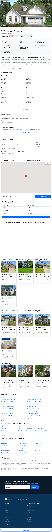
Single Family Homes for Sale (24, 426)
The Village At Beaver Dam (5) (41, 452)
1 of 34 (49, 25)
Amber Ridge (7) (21, 448)
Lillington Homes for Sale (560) (7, 408)
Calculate (26, 217)
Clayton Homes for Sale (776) (7, 401)
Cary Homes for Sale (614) (32, 406)
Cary (5, 507)
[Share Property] (47, 2)
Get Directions (43, 196)
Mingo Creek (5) (4, 455)
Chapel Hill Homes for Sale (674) (7, 406)
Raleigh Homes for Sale (9, 526)
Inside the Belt (29, 514)
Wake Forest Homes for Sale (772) (34, 401)
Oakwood (29, 519)
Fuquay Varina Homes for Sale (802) (34, 399)
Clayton (6, 510)
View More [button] (3, 65)
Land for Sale (3, 428)
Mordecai (29, 515)
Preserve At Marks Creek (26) (24, 441)
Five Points (29, 512)
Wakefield (29, 521)
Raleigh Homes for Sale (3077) (7, 397)
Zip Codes (3, 435)
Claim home (26, 530)
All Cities (3, 420)
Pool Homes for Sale (5, 430)
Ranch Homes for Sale (22, 433)
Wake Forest (7, 521)
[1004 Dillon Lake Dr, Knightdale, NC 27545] (25, 319)
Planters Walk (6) (4, 452)
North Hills (29, 517)
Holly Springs (7, 517)
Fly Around (5, 25)
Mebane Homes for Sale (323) (7, 418)
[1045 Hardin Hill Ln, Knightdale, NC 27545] (8, 290)
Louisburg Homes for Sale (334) (33, 415)
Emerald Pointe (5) (22, 452)
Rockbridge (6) (38, 450)
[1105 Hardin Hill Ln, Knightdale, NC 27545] (42, 319)
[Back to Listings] (2, 2)
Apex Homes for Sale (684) (32, 404)
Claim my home (26, 132)
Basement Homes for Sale (6, 433)
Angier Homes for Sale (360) (6, 415)
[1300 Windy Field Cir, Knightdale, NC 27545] (25, 267)
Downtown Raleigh (30, 510)
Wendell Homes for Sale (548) (33, 408)
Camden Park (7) (4, 448)
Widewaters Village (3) (22, 455)
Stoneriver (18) (4, 443)
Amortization (30, 210)
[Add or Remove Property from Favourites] (50, 2)
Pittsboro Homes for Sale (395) (7, 413)
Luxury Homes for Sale (39, 428)
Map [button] (47, 163)
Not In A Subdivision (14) (6, 445)
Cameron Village (30, 508)
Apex (6, 505)
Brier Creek (29, 505)
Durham (6, 512)
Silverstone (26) (4, 441)
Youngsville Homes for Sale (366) (33, 413)
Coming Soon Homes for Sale (41, 430)
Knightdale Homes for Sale (6, 426)
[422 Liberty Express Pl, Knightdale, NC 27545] (8, 343)
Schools (36, 433)
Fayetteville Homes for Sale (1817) (8, 399)
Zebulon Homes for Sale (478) (7, 411)
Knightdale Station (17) (22, 443)
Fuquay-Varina (7, 514)
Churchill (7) (37, 448)
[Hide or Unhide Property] (44, 2)
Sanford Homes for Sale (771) (7, 404)
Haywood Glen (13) (22, 445)
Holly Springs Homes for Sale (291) (34, 418)
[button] (15, 499)
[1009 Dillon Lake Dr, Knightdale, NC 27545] (8, 267)
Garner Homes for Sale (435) (32, 411)
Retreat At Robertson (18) (40, 441)
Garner (6, 515)
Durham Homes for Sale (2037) (33, 397)
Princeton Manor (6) (22, 450)
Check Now (34, 487)
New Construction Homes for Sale (25, 428)
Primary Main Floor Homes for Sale (25, 430)
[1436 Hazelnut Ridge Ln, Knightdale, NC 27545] (8, 319)
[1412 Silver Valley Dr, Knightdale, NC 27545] (42, 267)
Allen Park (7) (37, 445)
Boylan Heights (30, 507)
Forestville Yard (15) (39, 443)
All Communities (38, 455)
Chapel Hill (7, 508)
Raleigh (6, 519)
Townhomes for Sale (39, 426)
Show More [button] (25, 109)
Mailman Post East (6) (5, 450)
